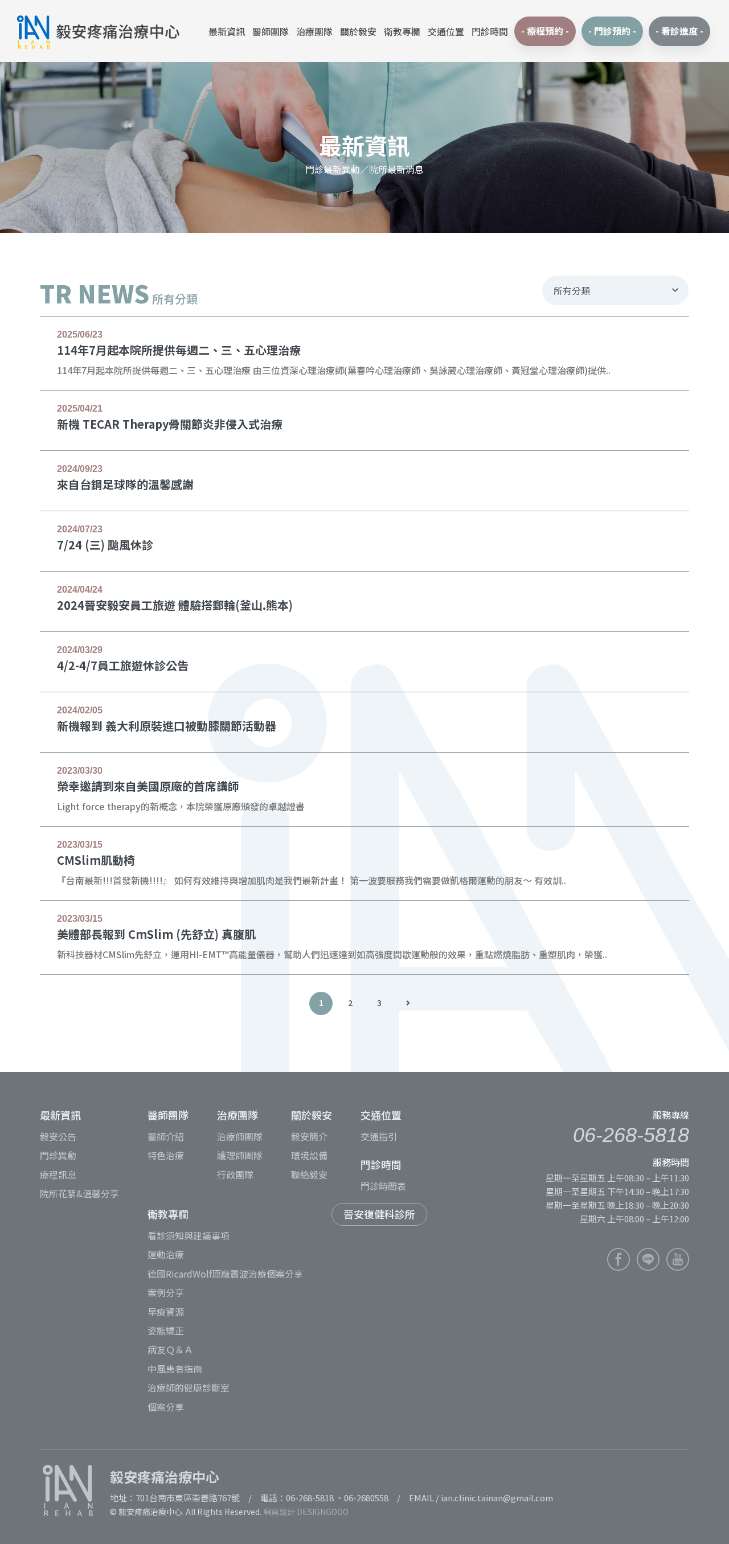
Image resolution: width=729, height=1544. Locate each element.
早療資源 (166, 1312)
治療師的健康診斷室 (189, 1387)
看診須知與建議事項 (189, 1235)
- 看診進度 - (679, 31)
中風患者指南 (175, 1368)
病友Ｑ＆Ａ (170, 1349)
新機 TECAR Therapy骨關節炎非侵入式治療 (169, 424)
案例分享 (166, 1292)
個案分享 (166, 1407)
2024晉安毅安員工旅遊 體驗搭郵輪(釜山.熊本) (175, 605)
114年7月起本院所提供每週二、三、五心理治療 (179, 350)
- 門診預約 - (612, 31)
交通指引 (379, 1136)
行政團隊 (235, 1174)
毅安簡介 (309, 1136)
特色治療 (166, 1155)
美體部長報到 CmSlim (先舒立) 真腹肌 (156, 934)
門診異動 (58, 1155)
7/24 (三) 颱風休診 (105, 544)
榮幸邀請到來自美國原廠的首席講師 (148, 786)
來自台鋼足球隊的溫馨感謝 (125, 484)
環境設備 (309, 1155)
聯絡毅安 (309, 1174)
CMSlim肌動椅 (96, 860)
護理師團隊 (240, 1155)
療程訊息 (58, 1174)
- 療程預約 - (545, 31)
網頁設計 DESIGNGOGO (306, 1511)
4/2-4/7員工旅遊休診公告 (123, 665)
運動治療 (166, 1254)
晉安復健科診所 (379, 1213)
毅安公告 (58, 1136)
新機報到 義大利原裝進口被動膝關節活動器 (166, 725)
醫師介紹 (166, 1136)
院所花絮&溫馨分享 (79, 1193)
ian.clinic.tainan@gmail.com (497, 1498)
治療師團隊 (240, 1136)
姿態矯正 (166, 1330)
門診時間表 (383, 1186)
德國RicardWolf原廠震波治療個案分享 (225, 1273)
